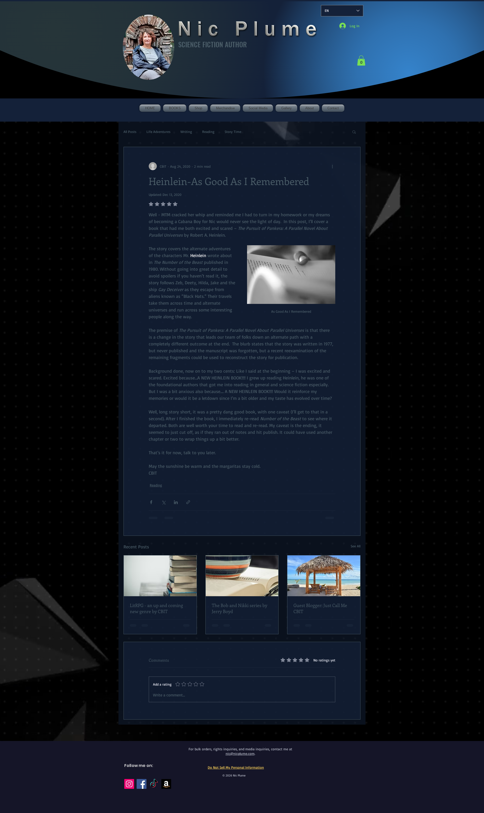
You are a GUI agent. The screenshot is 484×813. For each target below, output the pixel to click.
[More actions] (332, 166)
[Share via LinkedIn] (175, 502)
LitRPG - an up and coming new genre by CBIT (156, 608)
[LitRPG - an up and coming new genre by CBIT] (160, 575)
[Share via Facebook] (151, 502)
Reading (208, 131)
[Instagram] (129, 784)
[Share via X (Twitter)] (163, 502)
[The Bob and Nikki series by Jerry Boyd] (242, 575)
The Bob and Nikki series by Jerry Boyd (239, 608)
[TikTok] (154, 784)
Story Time (233, 131)
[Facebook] (141, 784)
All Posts (130, 131)
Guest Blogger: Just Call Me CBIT (320, 608)
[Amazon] (166, 784)
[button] (361, 60)
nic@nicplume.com (240, 753)
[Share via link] (188, 502)
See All (355, 546)
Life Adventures (158, 131)
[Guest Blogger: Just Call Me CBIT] (323, 575)
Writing (186, 131)
